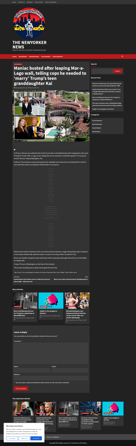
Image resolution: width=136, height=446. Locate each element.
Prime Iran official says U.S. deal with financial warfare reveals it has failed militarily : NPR (106, 84)
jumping (37, 272)
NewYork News (34, 56)
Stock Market (45, 56)
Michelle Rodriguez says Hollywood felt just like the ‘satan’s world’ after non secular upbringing (76, 314)
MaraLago (50, 272)
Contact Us (21, 2)
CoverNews (74, 443)
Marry (54, 272)
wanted (74, 272)
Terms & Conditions (50, 2)
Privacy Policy (39, 2)
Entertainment (58, 56)
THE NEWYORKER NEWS (29, 45)
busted (19, 272)
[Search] (122, 56)
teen (58, 272)
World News (23, 56)
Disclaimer (30, 2)
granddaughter (30, 272)
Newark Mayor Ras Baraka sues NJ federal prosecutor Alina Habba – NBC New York (32, 279)
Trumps (66, 272)
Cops (23, 272)
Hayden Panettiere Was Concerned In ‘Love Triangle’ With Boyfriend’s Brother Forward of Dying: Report (106, 91)
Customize (12, 438)
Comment (18, 341)
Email (54, 366)
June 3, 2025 (33, 87)
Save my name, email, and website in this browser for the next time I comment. (42, 382)
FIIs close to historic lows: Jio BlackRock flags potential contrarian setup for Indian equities (107, 104)
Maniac (44, 272)
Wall (70, 272)
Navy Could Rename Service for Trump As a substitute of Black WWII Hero (24, 313)
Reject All (24, 438)
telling (62, 272)
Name (16, 366)
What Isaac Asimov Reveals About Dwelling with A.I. (71, 278)
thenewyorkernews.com (21, 87)
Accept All (36, 438)
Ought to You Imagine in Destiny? (103, 109)
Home (14, 2)
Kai (41, 272)
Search (94, 64)
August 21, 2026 (30, 318)
